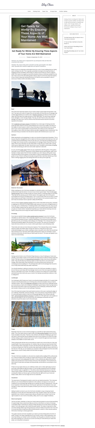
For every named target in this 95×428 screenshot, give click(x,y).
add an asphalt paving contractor (35, 216)
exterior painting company (26, 202)
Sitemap (63, 425)
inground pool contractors (33, 259)
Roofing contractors (38, 114)
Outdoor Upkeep (63, 11)
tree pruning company (42, 333)
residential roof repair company (22, 124)
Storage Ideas (53, 11)
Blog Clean (48, 4)
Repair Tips (45, 11)
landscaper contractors (32, 283)
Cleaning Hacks (36, 11)
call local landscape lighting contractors (24, 295)
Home (29, 11)
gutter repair (23, 149)
